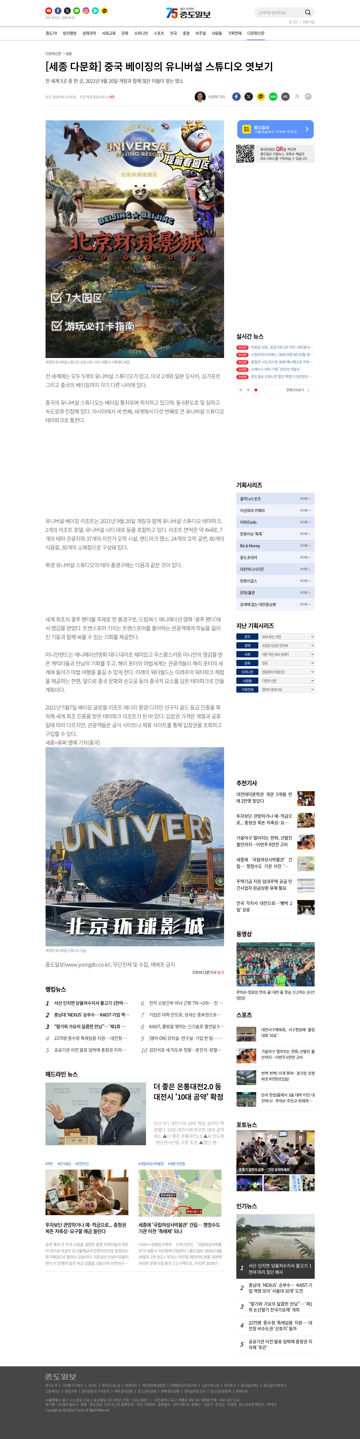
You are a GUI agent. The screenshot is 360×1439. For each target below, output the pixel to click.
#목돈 (49, 1163)
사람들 (217, 33)
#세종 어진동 (176, 1163)
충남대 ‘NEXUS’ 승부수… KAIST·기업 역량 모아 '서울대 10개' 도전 (92, 1015)
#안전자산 (82, 1163)
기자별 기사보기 (72, 1385)
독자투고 (230, 1385)
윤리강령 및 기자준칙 (95, 1391)
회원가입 (308, 21)
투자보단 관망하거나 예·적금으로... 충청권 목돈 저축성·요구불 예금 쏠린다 (85, 1228)
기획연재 (234, 33)
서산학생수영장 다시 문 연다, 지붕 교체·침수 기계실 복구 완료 (283, 377)
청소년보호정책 (220, 1391)
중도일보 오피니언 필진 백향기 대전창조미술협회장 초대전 (283, 355)
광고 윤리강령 (147, 1391)
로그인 (293, 21)
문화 (124, 33)
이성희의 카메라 (252, 510)
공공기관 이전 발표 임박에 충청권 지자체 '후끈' (92, 1050)
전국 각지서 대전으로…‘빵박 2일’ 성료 (264, 906)
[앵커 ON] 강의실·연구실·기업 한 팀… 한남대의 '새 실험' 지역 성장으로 (187, 1038)
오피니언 (141, 33)
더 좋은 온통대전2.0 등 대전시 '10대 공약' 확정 (188, 1091)
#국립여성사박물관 (151, 1163)
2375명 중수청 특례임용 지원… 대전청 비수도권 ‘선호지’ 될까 (92, 1038)
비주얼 (200, 33)
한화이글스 (248, 581)
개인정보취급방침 (153, 1385)
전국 (173, 33)
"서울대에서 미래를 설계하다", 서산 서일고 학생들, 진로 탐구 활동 (283, 370)
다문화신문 (255, 33)
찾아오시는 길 (111, 1385)
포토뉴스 (246, 1124)
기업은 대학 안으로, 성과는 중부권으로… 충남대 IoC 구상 (187, 1015)
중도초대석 (248, 557)
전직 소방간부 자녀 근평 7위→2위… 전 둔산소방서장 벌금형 (187, 1003)
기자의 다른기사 (208, 972)
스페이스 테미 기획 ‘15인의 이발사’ (275, 348)
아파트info (248, 522)
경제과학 (89, 33)
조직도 (92, 1385)
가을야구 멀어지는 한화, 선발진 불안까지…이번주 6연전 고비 (264, 840)
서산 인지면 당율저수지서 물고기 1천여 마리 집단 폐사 (92, 1003)
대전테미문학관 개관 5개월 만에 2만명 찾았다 (264, 797)
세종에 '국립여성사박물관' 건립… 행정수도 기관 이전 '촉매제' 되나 (179, 1228)
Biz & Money (250, 545)
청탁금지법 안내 (194, 1391)
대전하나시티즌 (252, 569)
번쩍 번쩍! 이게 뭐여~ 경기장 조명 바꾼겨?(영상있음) (288, 1075)
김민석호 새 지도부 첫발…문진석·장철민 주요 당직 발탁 (187, 1050)
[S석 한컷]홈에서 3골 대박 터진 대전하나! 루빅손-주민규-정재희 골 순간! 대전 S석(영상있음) (288, 1097)
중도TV (51, 33)
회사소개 (51, 1385)
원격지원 (242, 1391)
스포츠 (159, 33)
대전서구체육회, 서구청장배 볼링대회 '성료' (288, 1032)
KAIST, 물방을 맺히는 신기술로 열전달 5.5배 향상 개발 (187, 1026)
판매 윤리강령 (170, 1391)
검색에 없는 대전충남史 (258, 604)
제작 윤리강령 (123, 1391)
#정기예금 (64, 1163)
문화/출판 (247, 592)
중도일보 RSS (249, 1385)
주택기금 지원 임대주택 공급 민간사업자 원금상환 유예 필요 (264, 884)
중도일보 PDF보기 (275, 1385)
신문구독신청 (210, 1385)
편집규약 (71, 1391)
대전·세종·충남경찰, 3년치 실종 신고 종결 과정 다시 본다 (283, 362)
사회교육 (109, 33)
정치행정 (69, 33)
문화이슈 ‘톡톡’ (251, 534)
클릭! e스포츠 (250, 499)
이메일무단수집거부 (183, 1385)
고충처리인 (52, 1391)
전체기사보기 (295, 390)
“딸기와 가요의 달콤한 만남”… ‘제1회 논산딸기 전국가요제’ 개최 (92, 1026)
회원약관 (131, 1385)
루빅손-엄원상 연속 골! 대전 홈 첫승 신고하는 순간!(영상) (275, 995)
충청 (186, 33)
